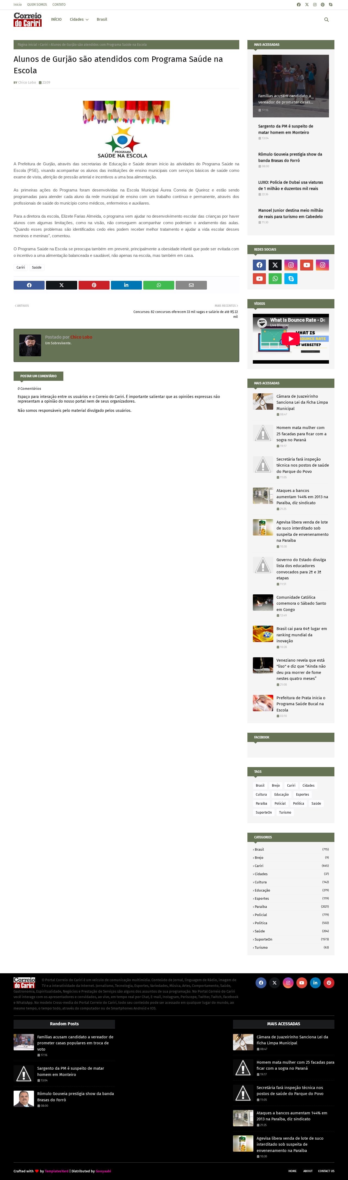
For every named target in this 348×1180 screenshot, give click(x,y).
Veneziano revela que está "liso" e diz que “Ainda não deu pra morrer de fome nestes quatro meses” (301, 669)
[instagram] (315, 5)
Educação (281, 794)
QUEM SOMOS (37, 5)
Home (292, 1171)
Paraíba (261, 803)
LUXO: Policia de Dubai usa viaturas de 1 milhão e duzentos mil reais (290, 185)
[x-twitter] (307, 5)
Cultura (261, 794)
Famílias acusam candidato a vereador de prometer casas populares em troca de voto (284, 99)
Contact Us (326, 1171)
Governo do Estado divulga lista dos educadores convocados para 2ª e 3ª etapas (301, 569)
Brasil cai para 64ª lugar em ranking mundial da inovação (301, 634)
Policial (280, 803)
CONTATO (59, 5)
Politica (298, 803)
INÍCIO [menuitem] (56, 19)
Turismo (285, 812)
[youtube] (306, 265)
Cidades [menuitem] (77, 19)
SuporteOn (264, 812)
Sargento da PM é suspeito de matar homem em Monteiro (285, 129)
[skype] (330, 5)
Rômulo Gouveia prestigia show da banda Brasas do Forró (290, 157)
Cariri (44, 45)
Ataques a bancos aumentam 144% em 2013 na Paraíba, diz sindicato (302, 496)
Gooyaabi (103, 1171)
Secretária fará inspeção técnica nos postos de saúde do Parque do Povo (302, 465)
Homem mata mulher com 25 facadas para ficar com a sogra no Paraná (301, 433)
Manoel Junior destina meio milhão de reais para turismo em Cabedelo (290, 213)
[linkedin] (315, 982)
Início (18, 5)
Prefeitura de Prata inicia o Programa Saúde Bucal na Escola (300, 704)
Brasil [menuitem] (102, 19)
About (308, 1171)
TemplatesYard (57, 1171)
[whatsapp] (275, 278)
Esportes (302, 794)
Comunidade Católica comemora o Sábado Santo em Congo (301, 603)
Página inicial (27, 45)
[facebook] (299, 5)
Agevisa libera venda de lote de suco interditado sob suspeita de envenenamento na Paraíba (302, 531)
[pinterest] (323, 5)
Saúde (37, 267)
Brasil (260, 785)
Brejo (276, 785)
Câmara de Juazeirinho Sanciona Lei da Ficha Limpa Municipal (302, 402)
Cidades (309, 785)
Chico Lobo (27, 82)
